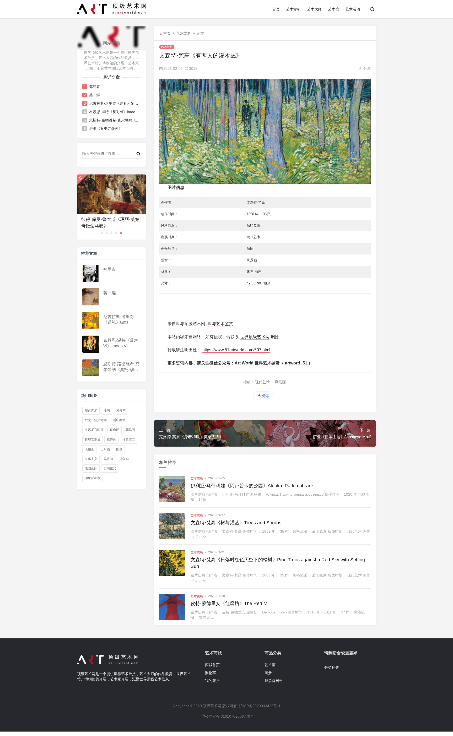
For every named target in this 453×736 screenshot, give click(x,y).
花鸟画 (130, 430)
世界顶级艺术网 (254, 337)
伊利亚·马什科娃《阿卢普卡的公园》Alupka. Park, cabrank (252, 485)
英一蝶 (94, 95)
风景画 (121, 410)
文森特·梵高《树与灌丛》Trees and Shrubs (236, 522)
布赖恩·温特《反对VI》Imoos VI (114, 112)
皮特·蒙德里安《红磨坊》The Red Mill (231, 603)
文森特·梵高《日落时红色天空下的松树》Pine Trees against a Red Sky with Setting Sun (278, 563)
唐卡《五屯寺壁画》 (105, 128)
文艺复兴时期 (94, 430)
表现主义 (110, 468)
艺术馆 (333, 9)
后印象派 (119, 420)
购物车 (210, 673)
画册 (268, 673)
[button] (102, 233)
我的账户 (212, 681)
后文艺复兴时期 (96, 420)
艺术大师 (314, 9)
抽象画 (124, 459)
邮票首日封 (274, 681)
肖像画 (114, 430)
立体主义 (91, 459)
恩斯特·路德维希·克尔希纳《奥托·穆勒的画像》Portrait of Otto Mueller (114, 120)
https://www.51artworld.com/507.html (236, 350)
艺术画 (270, 665)
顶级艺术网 (212, 706)
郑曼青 (94, 86)
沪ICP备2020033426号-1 (260, 706)
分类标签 (331, 667)
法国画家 (91, 468)
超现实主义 (92, 439)
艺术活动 (352, 9)
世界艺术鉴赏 (220, 323)
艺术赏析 (293, 9)
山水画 (105, 449)
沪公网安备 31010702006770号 (227, 716)
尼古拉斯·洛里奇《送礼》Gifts (113, 103)
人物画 (89, 449)
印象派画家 (92, 478)
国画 (119, 449)
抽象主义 (128, 439)
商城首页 (212, 665)
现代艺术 (91, 410)
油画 (107, 410)
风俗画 (108, 459)
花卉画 (111, 439)
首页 (276, 9)
